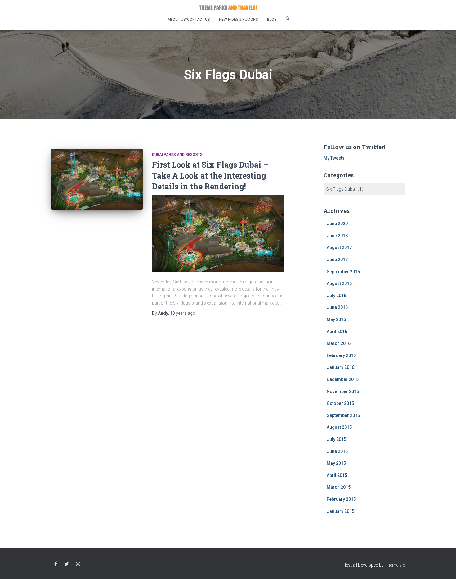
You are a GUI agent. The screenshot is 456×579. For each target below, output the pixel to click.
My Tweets (334, 158)
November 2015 (343, 391)
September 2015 (343, 415)
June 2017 (337, 259)
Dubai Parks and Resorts (177, 154)
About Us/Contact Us (189, 19)
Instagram (78, 564)
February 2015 (341, 499)
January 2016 (340, 367)
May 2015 (336, 463)
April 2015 (337, 475)
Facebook (55, 564)
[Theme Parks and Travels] (228, 7)
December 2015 (343, 379)
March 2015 (339, 487)
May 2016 (336, 319)
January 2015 (340, 511)
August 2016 (339, 283)
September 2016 (343, 271)
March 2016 (339, 343)
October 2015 (340, 403)
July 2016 (336, 295)
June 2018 (337, 235)
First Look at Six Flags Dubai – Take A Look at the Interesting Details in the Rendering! (210, 176)
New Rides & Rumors (238, 19)
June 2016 (337, 307)
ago (182, 313)
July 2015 (336, 439)
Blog (272, 19)
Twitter (66, 564)
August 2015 (339, 427)
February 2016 (341, 355)
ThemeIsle (395, 565)
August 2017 (339, 247)
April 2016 (337, 331)
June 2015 (337, 451)
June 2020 (337, 223)
